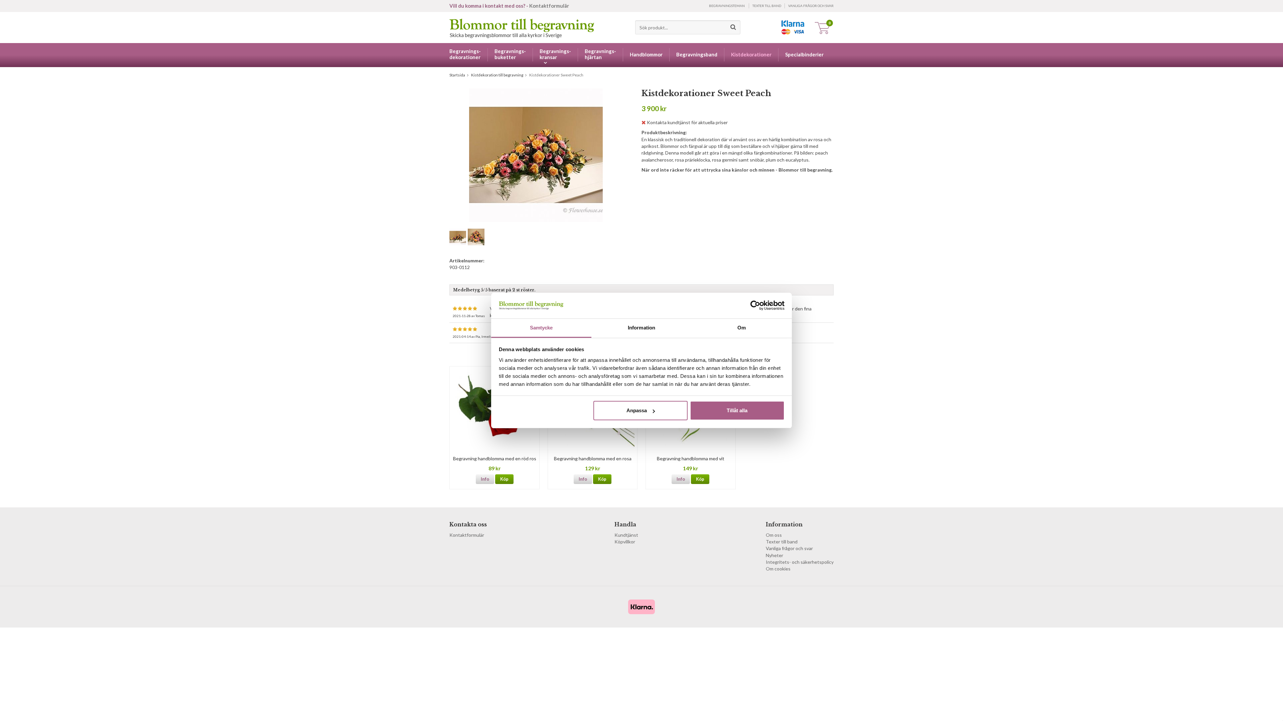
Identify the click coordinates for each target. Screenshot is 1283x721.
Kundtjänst (626, 535)
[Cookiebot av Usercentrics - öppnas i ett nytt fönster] (755, 305)
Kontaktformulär (549, 6)
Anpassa (636, 410)
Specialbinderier (804, 54)
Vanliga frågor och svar (811, 6)
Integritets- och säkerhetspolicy (800, 562)
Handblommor (646, 54)
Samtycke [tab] (541, 327)
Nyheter (774, 555)
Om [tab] (741, 327)
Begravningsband (696, 54)
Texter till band (766, 6)
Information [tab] (641, 327)
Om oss (774, 535)
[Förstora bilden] (536, 155)
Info (485, 479)
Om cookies (778, 568)
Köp (504, 479)
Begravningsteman (727, 6)
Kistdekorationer (751, 54)
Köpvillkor (624, 541)
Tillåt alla (737, 410)
